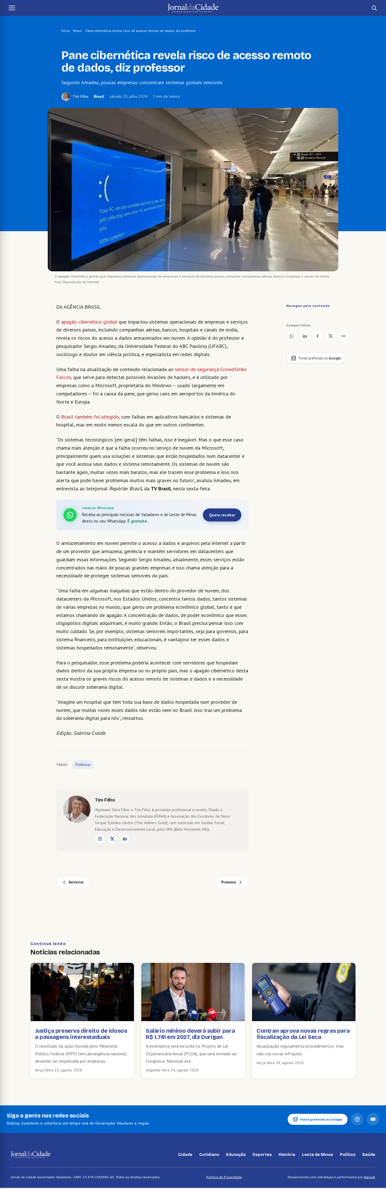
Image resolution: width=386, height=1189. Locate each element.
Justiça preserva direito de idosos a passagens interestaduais (81, 1033)
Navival (369, 1177)
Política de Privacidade (224, 1177)
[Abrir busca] (374, 8)
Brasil (77, 31)
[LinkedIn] (124, 839)
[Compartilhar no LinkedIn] (304, 336)
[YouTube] (373, 1119)
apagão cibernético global (89, 322)
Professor (83, 764)
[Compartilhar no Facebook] (317, 336)
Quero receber (222, 514)
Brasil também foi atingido (90, 416)
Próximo (228, 882)
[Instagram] (100, 839)
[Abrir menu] (12, 8)
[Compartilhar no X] (330, 336)
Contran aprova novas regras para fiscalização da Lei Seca (303, 1033)
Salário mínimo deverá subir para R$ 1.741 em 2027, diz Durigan (190, 1033)
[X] (112, 839)
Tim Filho (80, 96)
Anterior (76, 882)
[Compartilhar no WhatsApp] (291, 336)
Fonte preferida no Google (321, 1119)
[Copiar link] (343, 336)
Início (65, 31)
